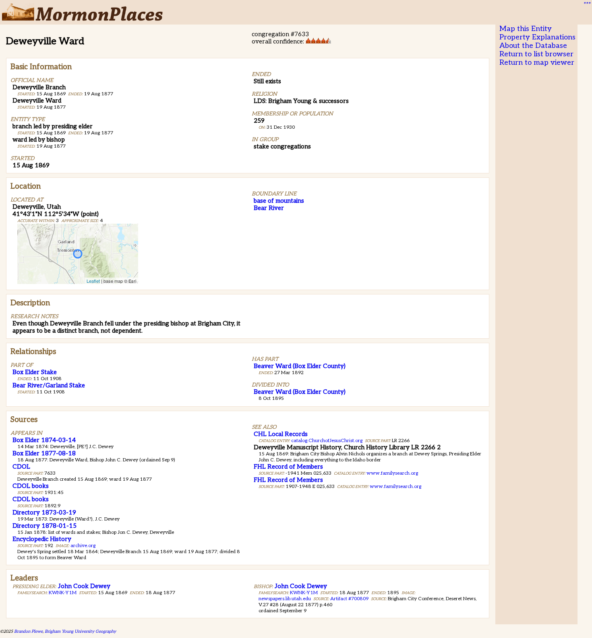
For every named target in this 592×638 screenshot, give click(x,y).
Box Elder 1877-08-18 (44, 453)
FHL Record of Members (288, 466)
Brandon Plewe (28, 631)
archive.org (82, 546)
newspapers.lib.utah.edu (285, 599)
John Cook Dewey (84, 586)
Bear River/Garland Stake (48, 385)
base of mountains (279, 200)
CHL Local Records (281, 434)
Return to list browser (536, 54)
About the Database (533, 45)
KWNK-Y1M (63, 593)
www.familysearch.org (392, 473)
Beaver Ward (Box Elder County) (300, 366)
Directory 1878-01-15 (44, 525)
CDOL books (30, 486)
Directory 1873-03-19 (44, 512)
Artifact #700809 (349, 599)
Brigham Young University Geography (80, 631)
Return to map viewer (536, 62)
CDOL (21, 466)
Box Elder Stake (34, 372)
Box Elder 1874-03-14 (44, 440)
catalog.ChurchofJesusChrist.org (326, 441)
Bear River (269, 208)
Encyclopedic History (41, 539)
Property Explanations (537, 37)
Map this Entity (525, 29)
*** (586, 4)
